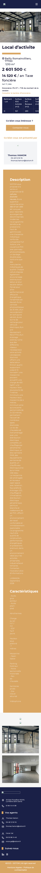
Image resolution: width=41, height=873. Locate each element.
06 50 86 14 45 (11, 837)
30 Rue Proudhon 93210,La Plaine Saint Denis (15, 800)
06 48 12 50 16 (11, 822)
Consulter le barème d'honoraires (16, 93)
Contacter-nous (20, 128)
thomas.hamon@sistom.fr (16, 826)
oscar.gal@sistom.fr (13, 841)
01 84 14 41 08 (11, 806)
